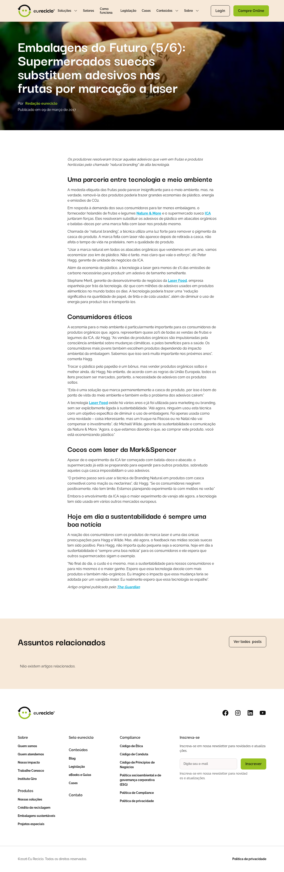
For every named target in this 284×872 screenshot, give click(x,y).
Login (220, 11)
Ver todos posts (248, 642)
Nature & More (148, 213)
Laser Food (177, 280)
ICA (208, 213)
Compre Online (251, 11)
